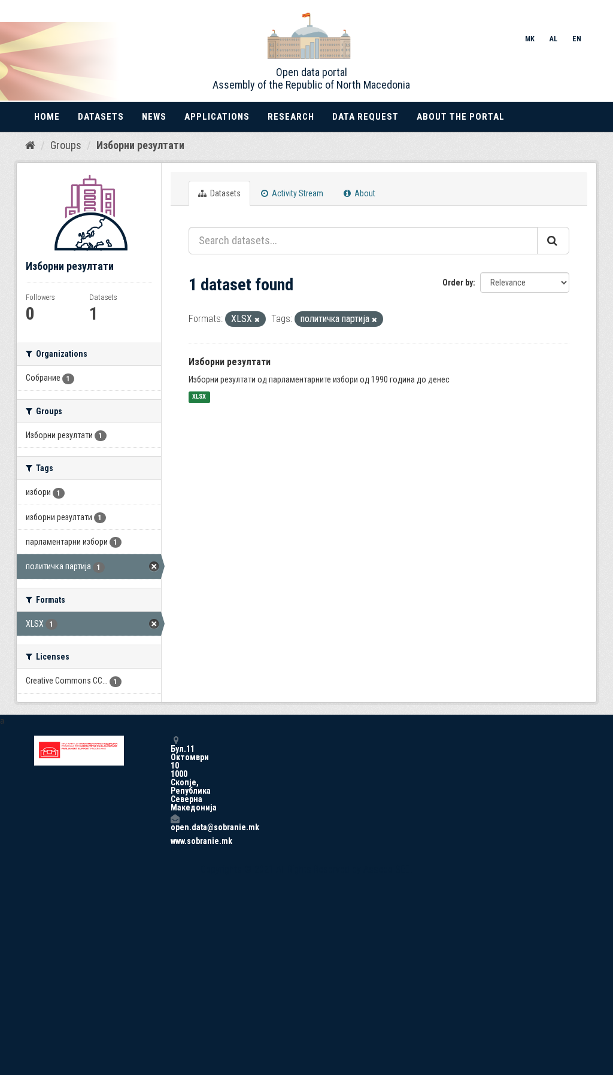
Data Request (365, 116)
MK (530, 39)
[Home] (30, 145)
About (364, 193)
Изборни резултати (140, 145)
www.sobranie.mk (175, 841)
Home (47, 116)
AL (553, 39)
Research (291, 116)
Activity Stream (296, 193)
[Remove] (257, 320)
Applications (217, 116)
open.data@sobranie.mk (175, 826)
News (154, 116)
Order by (457, 282)
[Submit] (553, 240)
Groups (65, 145)
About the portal (461, 116)
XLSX (199, 397)
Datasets (101, 116)
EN (576, 39)
